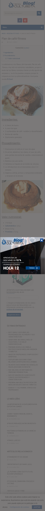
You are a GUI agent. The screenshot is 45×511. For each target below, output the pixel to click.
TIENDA (32, 268)
